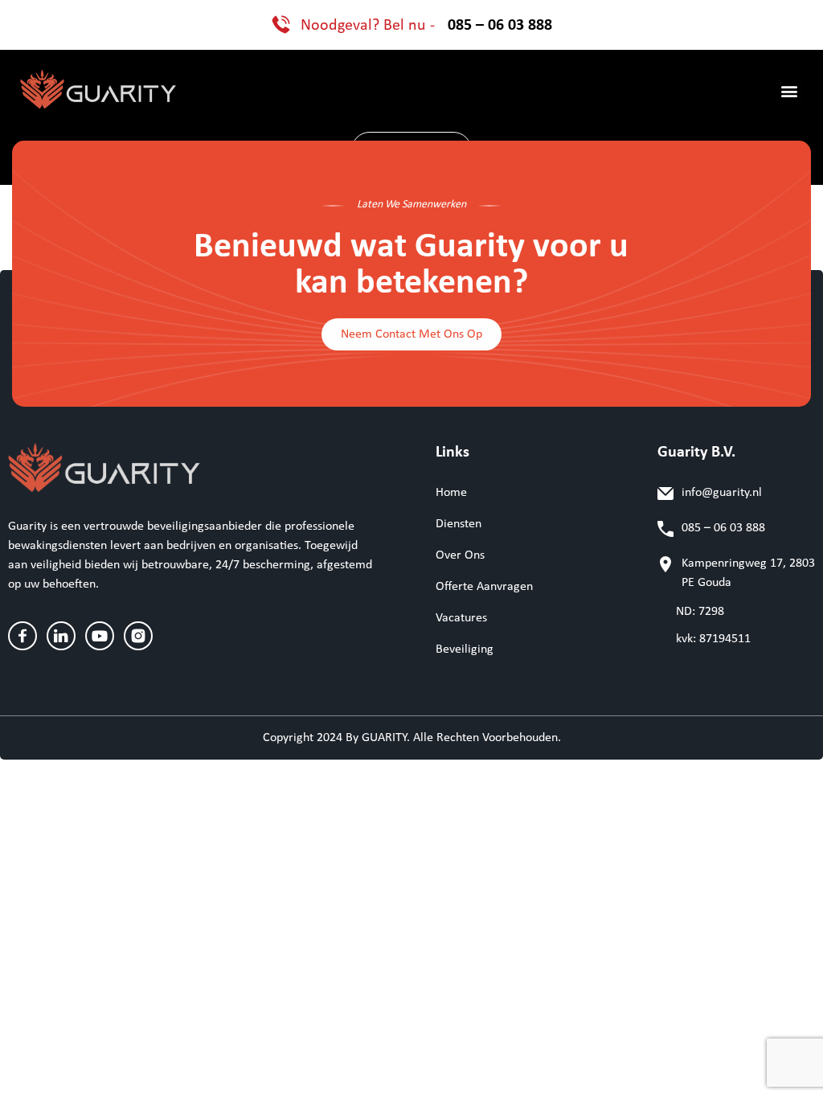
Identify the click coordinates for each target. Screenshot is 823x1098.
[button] (789, 91)
